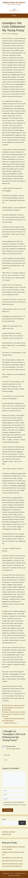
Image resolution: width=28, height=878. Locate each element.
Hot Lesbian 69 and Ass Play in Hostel (12, 860)
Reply (5, 759)
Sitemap (18, 875)
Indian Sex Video (6, 834)
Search (4, 819)
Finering (23, 712)
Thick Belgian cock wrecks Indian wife (12, 857)
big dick (6, 712)
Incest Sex (9, 714)
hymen (4, 714)
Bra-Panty (11, 712)
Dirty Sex (17, 712)
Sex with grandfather (7, 707)
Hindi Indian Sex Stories (8, 832)
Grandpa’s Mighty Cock (10, 723)
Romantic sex (16, 714)
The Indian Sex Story (19, 873)
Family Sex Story (8, 705)
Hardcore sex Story (19, 705)
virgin (6, 716)
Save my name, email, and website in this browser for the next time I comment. (15, 803)
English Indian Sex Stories (14, 2)
